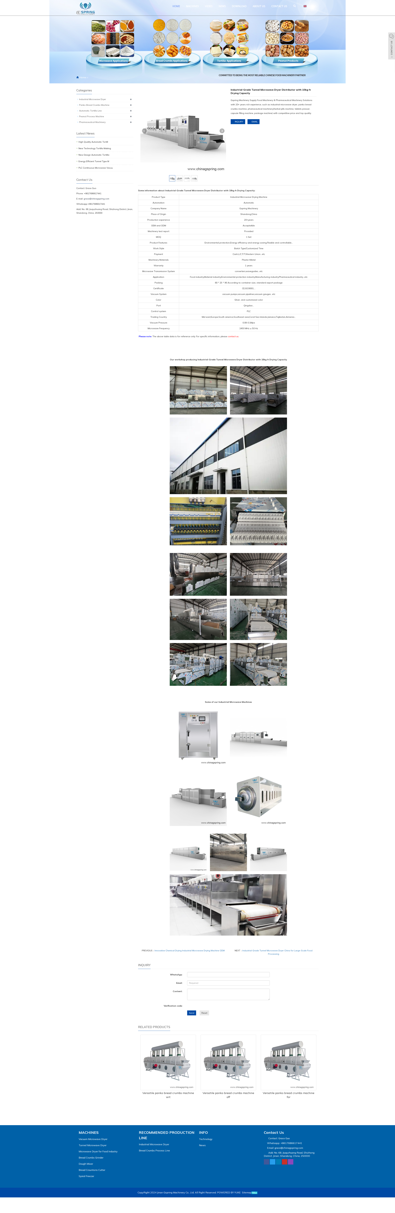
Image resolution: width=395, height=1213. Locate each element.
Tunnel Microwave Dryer (92, 1145)
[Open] (391, 46)
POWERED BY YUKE (229, 1192)
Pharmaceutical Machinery (92, 122)
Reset (204, 1013)
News (222, 6)
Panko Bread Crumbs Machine (94, 105)
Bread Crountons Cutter (92, 1169)
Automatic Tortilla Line (90, 110)
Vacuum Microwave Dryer (93, 1139)
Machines (192, 6)
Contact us (279, 6)
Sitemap (247, 1192)
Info (203, 1132)
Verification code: (173, 1005)
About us (259, 6)
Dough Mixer (86, 1163)
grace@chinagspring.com (96, 198)
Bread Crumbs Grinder (91, 1157)
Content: (178, 991)
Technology (205, 1139)
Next (222, 130)
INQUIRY (238, 121)
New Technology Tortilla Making (95, 148)
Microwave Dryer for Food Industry (98, 1151)
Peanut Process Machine (91, 116)
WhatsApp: (176, 974)
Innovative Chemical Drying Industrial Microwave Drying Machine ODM (190, 950)
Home (176, 6)
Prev (144, 130)
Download (239, 6)
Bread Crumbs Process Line (154, 1150)
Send (191, 1013)
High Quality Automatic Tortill (93, 141)
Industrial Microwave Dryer (92, 99)
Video (208, 6)
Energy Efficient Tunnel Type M (94, 161)
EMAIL (254, 121)
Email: (179, 983)
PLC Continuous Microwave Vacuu (96, 167)
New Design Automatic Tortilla (94, 154)
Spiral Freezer (86, 1176)
